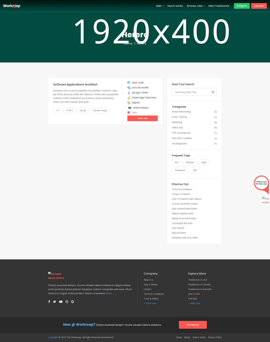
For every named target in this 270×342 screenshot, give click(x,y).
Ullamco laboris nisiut (182, 213)
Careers (148, 289)
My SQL (83, 110)
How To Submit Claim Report (186, 198)
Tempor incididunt (181, 194)
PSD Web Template (182, 138)
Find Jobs (192, 298)
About (187, 337)
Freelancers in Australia (200, 289)
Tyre (195, 170)
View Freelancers (218, 6)
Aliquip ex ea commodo (184, 218)
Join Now (259, 5)
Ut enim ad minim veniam (185, 203)
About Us (148, 280)
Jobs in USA (194, 294)
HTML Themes (179, 117)
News (179, 337)
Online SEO (177, 127)
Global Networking (181, 112)
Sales (204, 162)
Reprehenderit (179, 232)
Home (128, 43)
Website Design (100, 110)
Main (159, 6)
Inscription (193, 324)
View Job (143, 118)
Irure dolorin (178, 227)
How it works (175, 6)
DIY (176, 162)
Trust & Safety (151, 298)
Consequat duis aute (182, 223)
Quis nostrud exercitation (184, 208)
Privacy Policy (215, 337)
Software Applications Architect (75, 84)
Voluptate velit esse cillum (185, 237)
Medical (190, 162)
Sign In (243, 5)
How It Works (151, 284)
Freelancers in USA (197, 280)
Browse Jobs (194, 6)
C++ (58, 110)
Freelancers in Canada (199, 284)
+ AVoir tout (150, 303)
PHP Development (181, 133)
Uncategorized (179, 143)
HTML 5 (69, 110)
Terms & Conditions (182, 189)
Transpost (180, 170)
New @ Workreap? (79, 324)
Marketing (177, 122)
